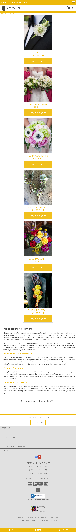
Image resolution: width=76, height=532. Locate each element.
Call (13, 530)
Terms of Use (53, 524)
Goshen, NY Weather (27, 520)
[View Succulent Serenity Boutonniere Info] (38, 187)
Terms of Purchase (38, 524)
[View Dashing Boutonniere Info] (38, 33)
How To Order (37, 61)
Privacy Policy (23, 524)
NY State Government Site (47, 520)
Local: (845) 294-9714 (38, 473)
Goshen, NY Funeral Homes (28, 517)
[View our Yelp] (39, 458)
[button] (70, 8)
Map (38, 530)
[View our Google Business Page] (36, 458)
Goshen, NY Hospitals (49, 517)
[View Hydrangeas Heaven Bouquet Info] (38, 136)
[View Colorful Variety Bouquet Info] (38, 239)
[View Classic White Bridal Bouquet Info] (38, 84)
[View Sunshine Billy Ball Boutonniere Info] (38, 290)
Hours (64, 530)
